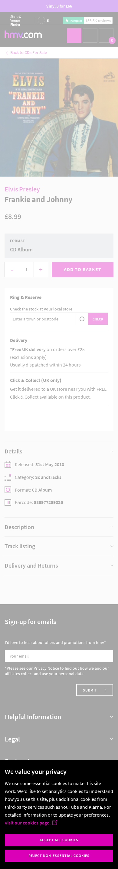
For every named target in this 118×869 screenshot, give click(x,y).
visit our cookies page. (28, 823)
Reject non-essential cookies (59, 855)
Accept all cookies (59, 839)
